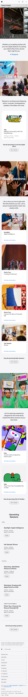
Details (7, 535)
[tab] (12, 37)
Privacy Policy (4, 693)
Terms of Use (11, 693)
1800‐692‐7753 (7, 686)
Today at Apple (6, 5)
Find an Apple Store (13, 685)
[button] (19, 2)
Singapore (3, 689)
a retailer (20, 685)
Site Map (6, 695)
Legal (2, 695)
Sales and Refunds (19, 693)
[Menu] (26, 2)
